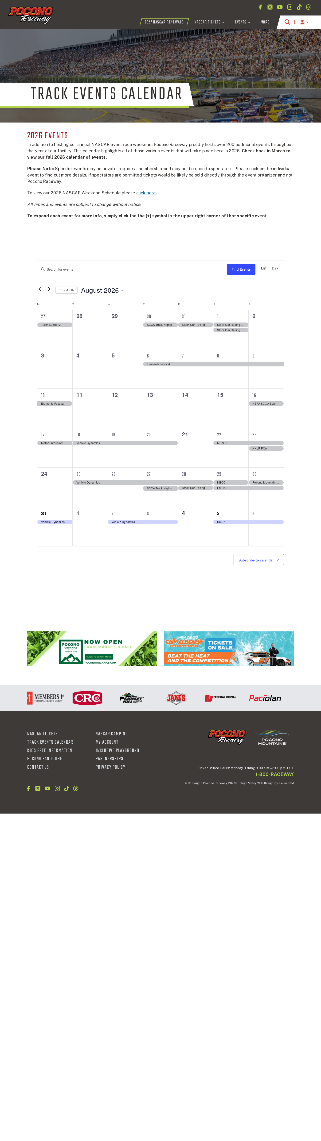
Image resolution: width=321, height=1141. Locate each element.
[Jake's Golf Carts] (166, 698)
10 (43, 396)
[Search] (287, 22)
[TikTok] (299, 7)
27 (43, 317)
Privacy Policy (110, 767)
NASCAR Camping (112, 734)
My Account (107, 742)
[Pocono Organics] (92, 648)
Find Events (241, 269)
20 (149, 435)
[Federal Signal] (210, 698)
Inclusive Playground (117, 751)
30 (149, 317)
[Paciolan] (254, 698)
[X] (270, 7)
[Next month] (49, 289)
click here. (146, 192)
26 (114, 474)
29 (219, 474)
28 (184, 474)
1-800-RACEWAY (275, 774)
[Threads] (308, 7)
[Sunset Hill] (121, 698)
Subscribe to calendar (256, 560)
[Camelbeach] (229, 648)
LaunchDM (286, 783)
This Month (66, 290)
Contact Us (38, 767)
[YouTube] (280, 7)
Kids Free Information (49, 751)
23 (254, 435)
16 (254, 396)
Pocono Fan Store (44, 759)
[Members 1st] (32, 698)
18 (78, 435)
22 (219, 435)
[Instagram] (290, 7)
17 (43, 435)
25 (78, 474)
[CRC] (77, 698)
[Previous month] (40, 289)
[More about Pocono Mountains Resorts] (272, 737)
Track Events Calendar (50, 742)
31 (184, 317)
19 (114, 435)
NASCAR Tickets (42, 734)
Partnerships (109, 759)
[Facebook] (260, 7)
